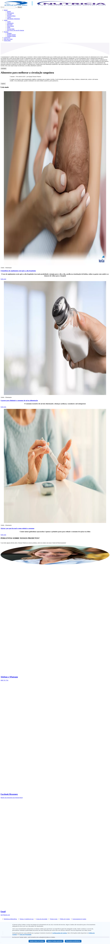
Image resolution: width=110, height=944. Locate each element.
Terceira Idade (10, 29)
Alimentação (10, 23)
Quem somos (7, 40)
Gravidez (9, 14)
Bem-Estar (9, 24)
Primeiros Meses (11, 16)
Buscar (19, 7)
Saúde (8, 27)
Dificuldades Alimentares (13, 18)
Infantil (5, 10)
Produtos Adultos (11, 36)
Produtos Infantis (11, 34)
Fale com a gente (8, 39)
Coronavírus (7, 37)
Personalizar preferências (73, 941)
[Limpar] (16, 7)
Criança (9, 17)
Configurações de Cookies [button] (59, 933)
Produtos (6, 31)
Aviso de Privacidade (25, 934)
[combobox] (8, 7)
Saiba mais (3, 279)
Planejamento (10, 13)
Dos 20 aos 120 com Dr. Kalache (15, 30)
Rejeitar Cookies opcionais (55, 941)
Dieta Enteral (10, 26)
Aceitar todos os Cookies (37, 941)
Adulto (5, 20)
